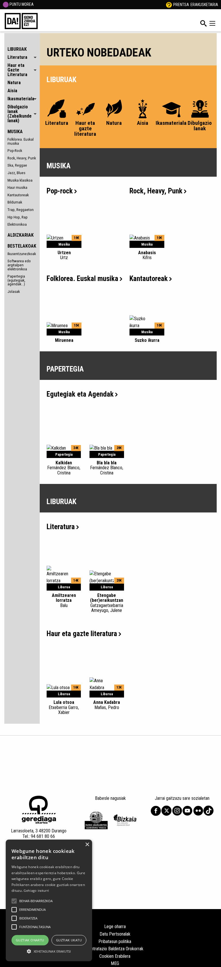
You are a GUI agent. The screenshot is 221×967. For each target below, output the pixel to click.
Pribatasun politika (114, 941)
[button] (14, 901)
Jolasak (13, 291)
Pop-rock (60, 191)
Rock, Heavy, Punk (21, 158)
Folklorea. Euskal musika (20, 141)
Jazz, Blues (16, 172)
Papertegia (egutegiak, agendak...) (16, 280)
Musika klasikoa (20, 180)
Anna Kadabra (106, 705)
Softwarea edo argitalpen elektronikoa (19, 265)
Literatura (61, 527)
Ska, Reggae (17, 165)
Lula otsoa (64, 707)
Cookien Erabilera (114, 956)
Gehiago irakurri (36, 890)
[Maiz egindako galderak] (169, 4)
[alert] (49, 900)
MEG (115, 963)
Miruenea (64, 340)
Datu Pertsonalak (115, 934)
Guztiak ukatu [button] (69, 940)
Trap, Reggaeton (20, 209)
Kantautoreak (18, 195)
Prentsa (181, 4)
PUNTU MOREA (21, 4)
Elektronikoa (17, 224)
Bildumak (14, 202)
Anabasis (147, 255)
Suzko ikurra (147, 340)
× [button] (87, 844)
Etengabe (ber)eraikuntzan (106, 603)
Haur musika (17, 187)
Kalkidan (63, 468)
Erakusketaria (204, 4)
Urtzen (64, 255)
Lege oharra (115, 926)
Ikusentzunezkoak (21, 253)
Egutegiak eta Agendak (80, 394)
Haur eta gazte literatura (82, 633)
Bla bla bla (106, 468)
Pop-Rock (14, 150)
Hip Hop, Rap (17, 217)
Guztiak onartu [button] (30, 940)
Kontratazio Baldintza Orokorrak (114, 948)
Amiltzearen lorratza (64, 600)
